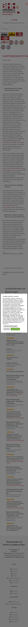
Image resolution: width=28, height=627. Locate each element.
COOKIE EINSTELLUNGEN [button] (10, 326)
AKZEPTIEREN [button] (15, 329)
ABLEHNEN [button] (6, 329)
